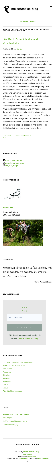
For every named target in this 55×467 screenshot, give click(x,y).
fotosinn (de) (7, 418)
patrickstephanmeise (14, 163)
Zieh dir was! (8, 369)
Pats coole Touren (13, 160)
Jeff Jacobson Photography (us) (15, 421)
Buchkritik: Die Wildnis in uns (14, 366)
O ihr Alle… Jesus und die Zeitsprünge (17, 362)
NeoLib (5, 385)
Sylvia (19, 49)
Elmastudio (23, 459)
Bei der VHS (8, 207)
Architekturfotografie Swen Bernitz (16, 414)
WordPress (31, 456)
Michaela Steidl (42, 459)
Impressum (27, 454)
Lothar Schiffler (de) (10, 425)
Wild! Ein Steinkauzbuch (12, 391)
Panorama (7, 372)
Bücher (5, 138)
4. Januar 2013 (7, 136)
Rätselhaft (7, 375)
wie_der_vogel (11, 166)
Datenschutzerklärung (28, 338)
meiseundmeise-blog (31, 452)
